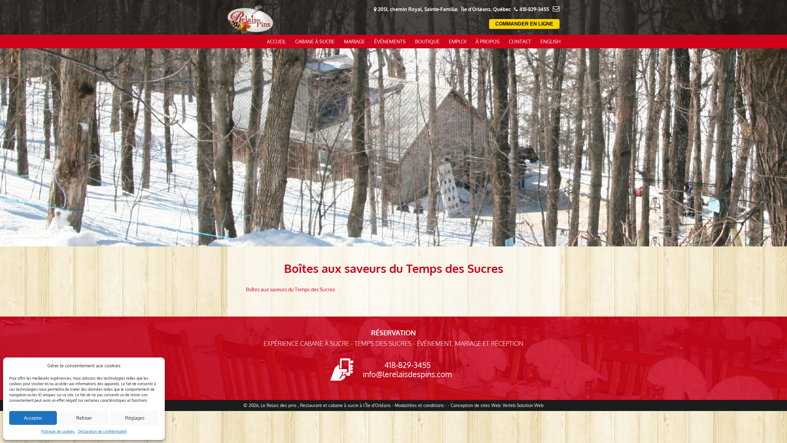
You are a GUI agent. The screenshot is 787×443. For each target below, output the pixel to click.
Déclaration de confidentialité (102, 431)
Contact (520, 41)
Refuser (84, 418)
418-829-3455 (407, 365)
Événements (390, 41)
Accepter (33, 418)
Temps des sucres (383, 343)
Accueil (276, 41)
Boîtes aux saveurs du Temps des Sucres (290, 289)
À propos (488, 41)
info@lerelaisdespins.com (407, 374)
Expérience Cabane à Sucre (306, 343)
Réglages (134, 418)
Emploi (457, 41)
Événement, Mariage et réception (470, 343)
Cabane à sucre (315, 41)
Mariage (354, 41)
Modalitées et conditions (419, 405)
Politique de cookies (58, 431)
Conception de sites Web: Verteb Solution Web (497, 405)
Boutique (427, 41)
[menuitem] (550, 41)
